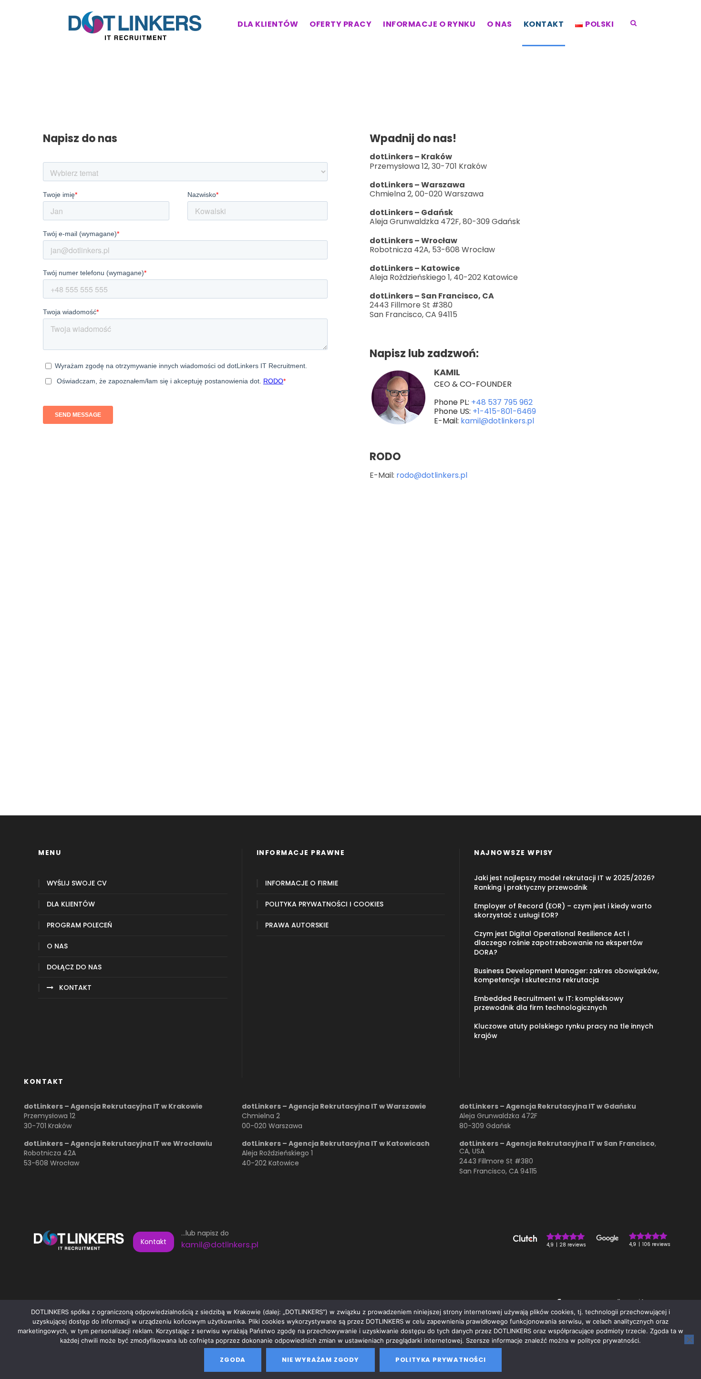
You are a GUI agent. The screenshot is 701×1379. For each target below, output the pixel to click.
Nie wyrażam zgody (320, 1359)
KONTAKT (544, 24)
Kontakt (153, 1241)
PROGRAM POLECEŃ (79, 925)
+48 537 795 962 (502, 402)
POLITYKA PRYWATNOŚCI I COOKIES (324, 904)
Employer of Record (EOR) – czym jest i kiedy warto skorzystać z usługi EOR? (563, 910)
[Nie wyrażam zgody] (689, 1339)
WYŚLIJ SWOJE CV (77, 883)
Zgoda (233, 1359)
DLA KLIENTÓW (267, 24)
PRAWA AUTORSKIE (297, 925)
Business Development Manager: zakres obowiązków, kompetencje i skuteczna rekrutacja (566, 975)
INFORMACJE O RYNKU (429, 24)
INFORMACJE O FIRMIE (301, 883)
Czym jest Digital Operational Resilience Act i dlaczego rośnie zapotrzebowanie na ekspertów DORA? (558, 943)
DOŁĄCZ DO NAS (74, 967)
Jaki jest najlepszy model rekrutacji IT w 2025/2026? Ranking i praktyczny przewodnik (564, 882)
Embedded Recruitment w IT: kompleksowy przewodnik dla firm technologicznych (548, 1003)
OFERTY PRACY (340, 24)
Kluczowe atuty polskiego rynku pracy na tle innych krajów (563, 1030)
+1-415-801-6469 (504, 411)
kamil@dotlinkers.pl (497, 420)
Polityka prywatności (440, 1359)
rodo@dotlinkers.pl (431, 475)
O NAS (499, 24)
